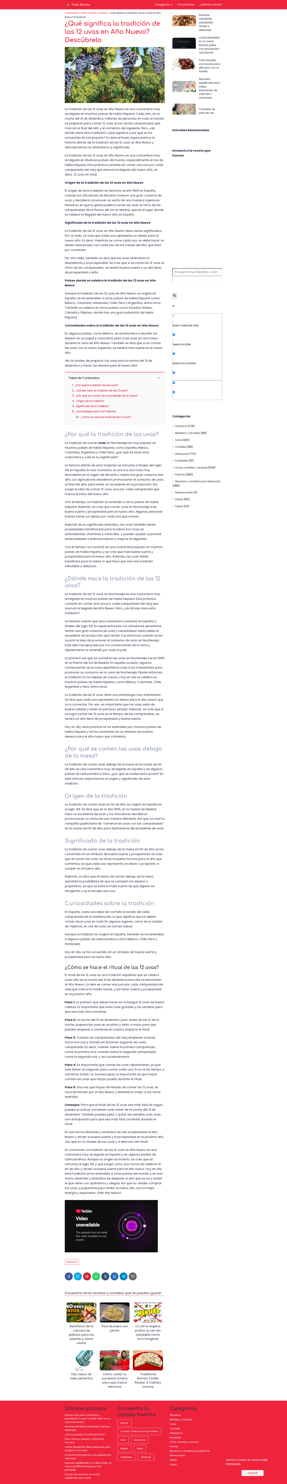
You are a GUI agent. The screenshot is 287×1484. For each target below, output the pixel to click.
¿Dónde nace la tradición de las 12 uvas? (102, 390)
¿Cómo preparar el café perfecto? (85, 1434)
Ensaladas (181, 461)
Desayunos (182, 454)
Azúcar (124, 1423)
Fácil (123, 1440)
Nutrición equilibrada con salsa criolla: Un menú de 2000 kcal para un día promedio (88, 1466)
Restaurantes (184, 492)
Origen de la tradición (90, 401)
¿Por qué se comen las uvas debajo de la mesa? (107, 396)
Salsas (179, 499)
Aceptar (252, 1473)
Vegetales (126, 1457)
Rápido (124, 1448)
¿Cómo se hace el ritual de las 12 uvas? (106, 417)
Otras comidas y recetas (191, 467)
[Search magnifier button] (174, 296)
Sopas (179, 506)
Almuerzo (181, 426)
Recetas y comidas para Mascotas (197, 481)
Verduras (146, 1457)
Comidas (181, 447)
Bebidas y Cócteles (187, 433)
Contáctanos (185, 4)
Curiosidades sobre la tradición (96, 411)
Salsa (140, 1448)
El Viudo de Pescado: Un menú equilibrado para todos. (82, 1476)
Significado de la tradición (92, 406)
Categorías (162, 4)
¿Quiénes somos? (210, 4)
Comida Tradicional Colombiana (139, 1431)
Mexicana (72, 1261)
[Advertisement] (197, 213)
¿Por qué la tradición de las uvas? (96, 385)
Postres (180, 474)
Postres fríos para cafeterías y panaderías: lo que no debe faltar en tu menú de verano (87, 1418)
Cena (178, 440)
